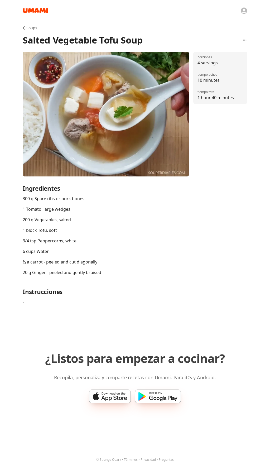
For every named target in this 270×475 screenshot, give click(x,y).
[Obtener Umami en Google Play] (158, 396)
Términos (131, 459)
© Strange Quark (108, 459)
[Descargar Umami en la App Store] (110, 396)
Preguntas (166, 459)
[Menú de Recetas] (245, 40)
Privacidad (148, 459)
